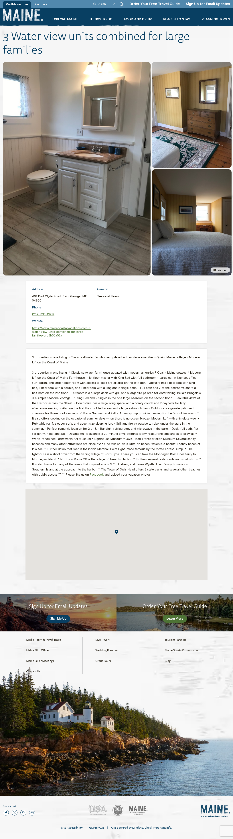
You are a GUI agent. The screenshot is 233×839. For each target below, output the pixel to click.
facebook (6, 813)
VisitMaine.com (17, 4)
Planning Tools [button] (216, 19)
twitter (14, 813)
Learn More (174, 618)
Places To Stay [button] (176, 19)
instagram (32, 813)
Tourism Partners (175, 639)
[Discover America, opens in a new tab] (97, 810)
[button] (77, 168)
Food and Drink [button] (138, 19)
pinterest (23, 813)
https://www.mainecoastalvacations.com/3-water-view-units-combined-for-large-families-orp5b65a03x (61, 331)
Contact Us (33, 671)
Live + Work (102, 639)
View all (222, 270)
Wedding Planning (106, 650)
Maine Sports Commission (181, 650)
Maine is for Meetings (40, 660)
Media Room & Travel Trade (43, 639)
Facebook (97, 474)
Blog (168, 660)
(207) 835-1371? (43, 314)
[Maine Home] (23, 15)
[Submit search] (121, 4)
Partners (41, 4)
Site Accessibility (72, 827)
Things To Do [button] (100, 19)
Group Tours (103, 660)
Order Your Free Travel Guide (154, 4)
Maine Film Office (37, 650)
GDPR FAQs (96, 827)
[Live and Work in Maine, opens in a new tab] (117, 810)
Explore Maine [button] (65, 19)
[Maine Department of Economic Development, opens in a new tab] (138, 810)
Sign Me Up (58, 618)
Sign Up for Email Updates (208, 4)
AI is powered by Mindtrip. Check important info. (141, 827)
